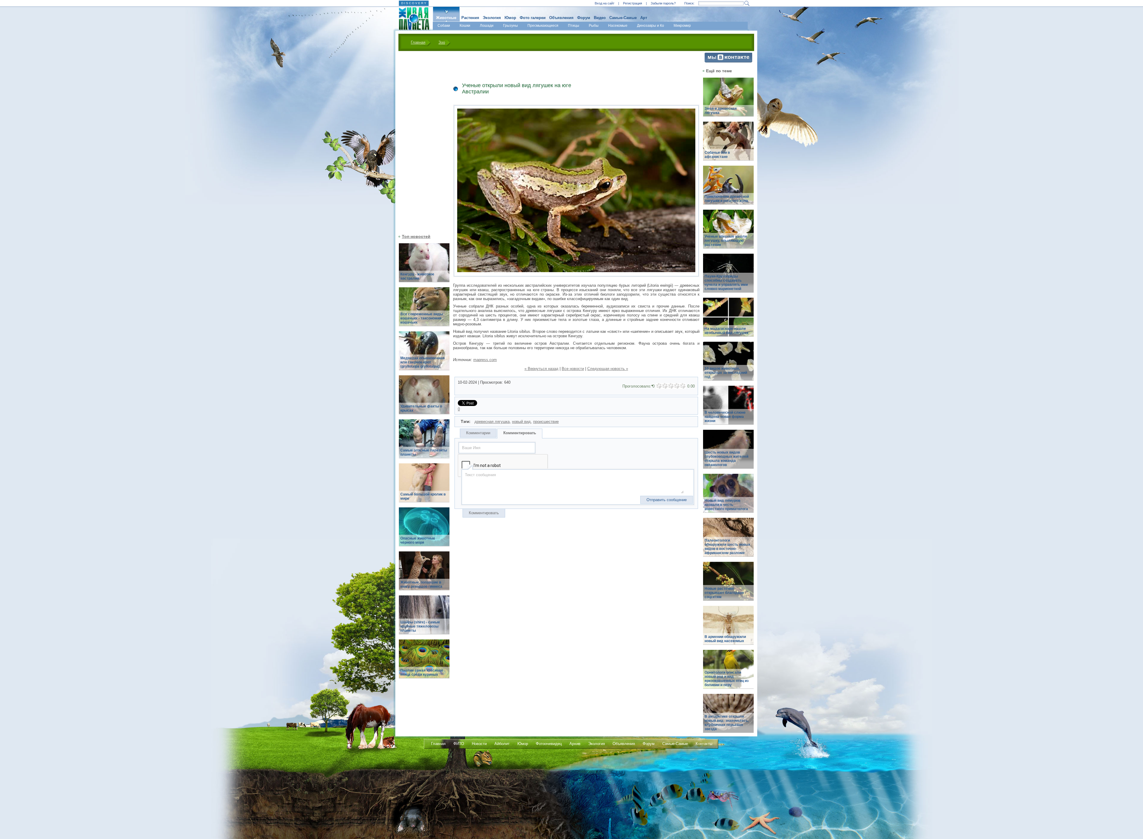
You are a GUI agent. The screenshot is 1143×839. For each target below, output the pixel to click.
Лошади (487, 25)
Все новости (573, 368)
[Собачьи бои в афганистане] (728, 144)
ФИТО (458, 743)
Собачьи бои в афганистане (717, 154)
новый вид (521, 421)
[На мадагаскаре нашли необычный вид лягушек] (728, 320)
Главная (418, 42)
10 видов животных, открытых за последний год (726, 372)
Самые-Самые (623, 17)
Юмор (510, 17)
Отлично (683, 386)
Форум (583, 17)
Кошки (465, 25)
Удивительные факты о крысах (421, 408)
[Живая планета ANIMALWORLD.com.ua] (412, 19)
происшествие (546, 421)
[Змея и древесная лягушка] (728, 100)
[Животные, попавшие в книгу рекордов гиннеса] (424, 574)
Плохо (665, 386)
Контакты (704, 743)
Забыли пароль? (663, 3)
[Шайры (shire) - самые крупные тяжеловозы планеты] (424, 618)
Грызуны (510, 25)
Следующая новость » (607, 368)
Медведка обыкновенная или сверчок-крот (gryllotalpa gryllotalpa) (422, 362)
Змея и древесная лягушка (721, 110)
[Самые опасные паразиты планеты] (424, 442)
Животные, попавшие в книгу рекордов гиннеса (421, 584)
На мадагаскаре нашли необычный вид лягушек (726, 331)
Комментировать (519, 433)
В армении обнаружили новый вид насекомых (725, 639)
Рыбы (594, 25)
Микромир (682, 25)
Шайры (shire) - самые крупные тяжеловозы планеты (420, 626)
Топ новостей (416, 236)
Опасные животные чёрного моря (417, 540)
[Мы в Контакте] (728, 61)
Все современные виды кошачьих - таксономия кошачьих (421, 318)
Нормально (671, 386)
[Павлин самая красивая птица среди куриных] (424, 662)
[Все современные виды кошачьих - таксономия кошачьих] (424, 310)
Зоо (441, 42)
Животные (446, 17)
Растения (470, 17)
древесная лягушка (492, 421)
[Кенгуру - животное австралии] (424, 266)
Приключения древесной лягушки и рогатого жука (727, 199)
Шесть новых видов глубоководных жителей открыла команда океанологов (726, 458)
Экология (492, 17)
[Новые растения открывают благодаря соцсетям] (728, 584)
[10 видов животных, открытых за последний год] (728, 364)
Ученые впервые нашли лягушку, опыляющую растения (726, 240)
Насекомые (617, 25)
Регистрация (632, 3)
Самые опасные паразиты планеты (423, 452)
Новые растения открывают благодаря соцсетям (724, 592)
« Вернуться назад (541, 368)
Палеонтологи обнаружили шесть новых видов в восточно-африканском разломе (727, 546)
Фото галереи (533, 17)
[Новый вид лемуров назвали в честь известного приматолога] (728, 496)
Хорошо (677, 386)
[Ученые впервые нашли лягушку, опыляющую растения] (728, 232)
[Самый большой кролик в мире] (424, 486)
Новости (479, 743)
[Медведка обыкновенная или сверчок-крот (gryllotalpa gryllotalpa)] (424, 354)
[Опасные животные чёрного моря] (424, 530)
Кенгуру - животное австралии (417, 276)
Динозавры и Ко (650, 25)
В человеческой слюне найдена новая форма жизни (725, 416)
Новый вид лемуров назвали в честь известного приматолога (726, 504)
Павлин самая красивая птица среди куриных (421, 672)
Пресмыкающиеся (542, 25)
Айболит (502, 743)
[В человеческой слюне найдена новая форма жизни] (728, 408)
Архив (574, 743)
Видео (600, 17)
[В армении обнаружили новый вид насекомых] (728, 628)
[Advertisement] (420, 142)
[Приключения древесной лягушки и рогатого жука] (728, 188)
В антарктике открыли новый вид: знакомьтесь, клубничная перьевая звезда (727, 722)
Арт (643, 17)
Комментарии (478, 433)
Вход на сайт (604, 3)
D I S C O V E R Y (413, 3)
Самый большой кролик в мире (423, 496)
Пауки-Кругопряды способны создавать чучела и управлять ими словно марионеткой (726, 282)
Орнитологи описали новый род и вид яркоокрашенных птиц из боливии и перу (727, 678)
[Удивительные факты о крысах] (424, 398)
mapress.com (485, 359)
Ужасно (659, 386)
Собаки (444, 25)
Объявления (561, 17)
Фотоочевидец (549, 743)
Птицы (573, 25)
